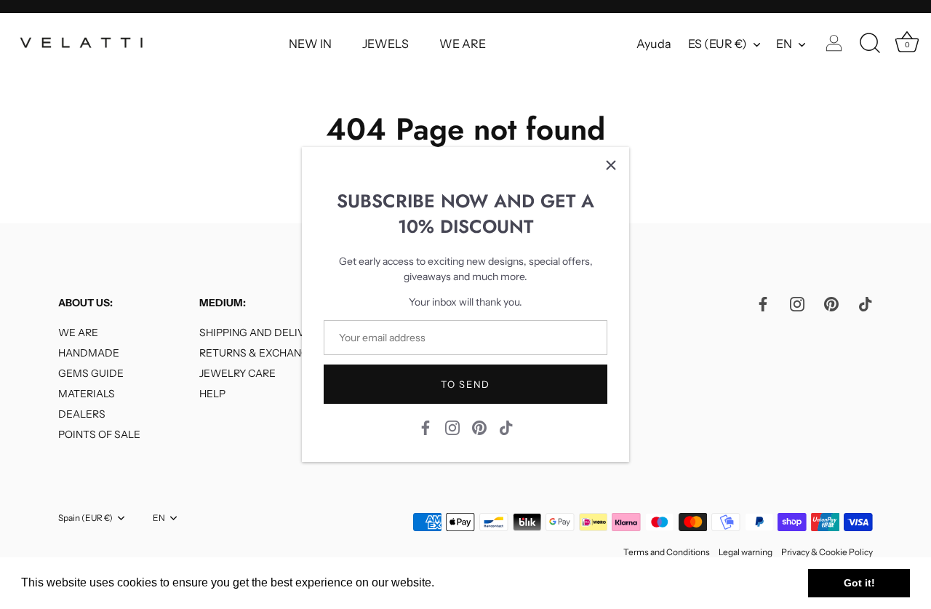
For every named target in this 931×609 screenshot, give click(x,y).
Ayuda (653, 43)
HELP (212, 393)
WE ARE (462, 43)
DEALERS (81, 414)
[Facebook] (425, 426)
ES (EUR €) (717, 43)
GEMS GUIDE (91, 373)
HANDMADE (88, 352)
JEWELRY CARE (237, 373)
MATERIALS (86, 393)
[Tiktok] (506, 426)
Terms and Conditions (666, 551)
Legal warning (745, 551)
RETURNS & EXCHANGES (260, 352)
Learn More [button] (468, 582)
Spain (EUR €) (85, 518)
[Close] (611, 165)
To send (465, 384)
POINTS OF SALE (99, 434)
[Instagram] (452, 426)
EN (784, 43)
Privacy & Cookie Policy (827, 551)
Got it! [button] (859, 583)
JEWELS (385, 43)
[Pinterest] (479, 426)
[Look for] (870, 44)
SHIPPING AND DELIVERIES (266, 332)
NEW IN (310, 43)
